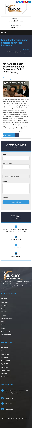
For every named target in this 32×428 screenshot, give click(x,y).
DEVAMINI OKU (7, 135)
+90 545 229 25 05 (16, 248)
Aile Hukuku (4, 347)
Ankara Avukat (5, 331)
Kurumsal (4, 305)
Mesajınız (5, 181)
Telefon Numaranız (7, 163)
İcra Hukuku (4, 357)
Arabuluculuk (5, 315)
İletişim (3, 328)
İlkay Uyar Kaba (11, 77)
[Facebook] (17, 2)
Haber (3, 325)
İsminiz (4, 154)
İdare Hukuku (5, 373)
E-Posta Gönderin (16, 256)
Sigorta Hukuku (5, 364)
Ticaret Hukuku (5, 370)
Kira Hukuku (4, 367)
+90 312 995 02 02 (16, 240)
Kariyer (3, 308)
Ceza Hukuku (5, 377)
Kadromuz (4, 312)
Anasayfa (27, 49)
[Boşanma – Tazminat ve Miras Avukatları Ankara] (16, 9)
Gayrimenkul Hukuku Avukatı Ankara (18, 79)
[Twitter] (20, 2)
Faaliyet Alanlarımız (7, 318)
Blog (2, 321)
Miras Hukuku (5, 354)
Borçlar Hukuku (5, 360)
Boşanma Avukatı (6, 334)
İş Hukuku (4, 351)
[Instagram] (23, 2)
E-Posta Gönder (9, 409)
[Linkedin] (29, 2)
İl (3, 172)
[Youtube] (26, 2)
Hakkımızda (4, 302)
